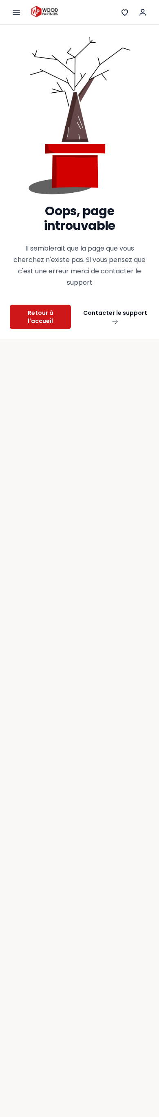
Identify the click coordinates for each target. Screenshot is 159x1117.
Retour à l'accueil (40, 317)
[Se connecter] (143, 12)
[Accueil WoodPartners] (44, 12)
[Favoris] (125, 12)
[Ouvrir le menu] (16, 12)
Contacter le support (115, 313)
